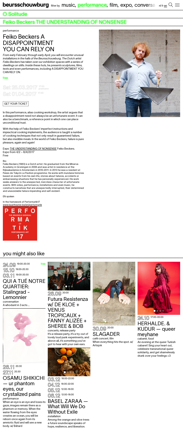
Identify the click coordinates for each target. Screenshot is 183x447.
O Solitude (15, 14)
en (165, 5)
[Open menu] (177, 5)
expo (126, 5)
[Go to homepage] (26, 5)
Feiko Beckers (65, 22)
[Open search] (170, 5)
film (114, 5)
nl (160, 5)
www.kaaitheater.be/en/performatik (22, 205)
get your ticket (15, 103)
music (68, 5)
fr (162, 5)
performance (92, 5)
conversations (150, 5)
